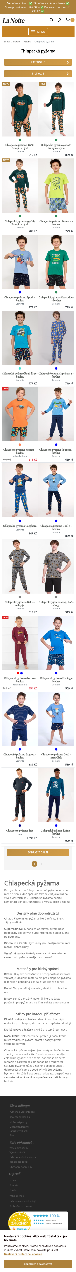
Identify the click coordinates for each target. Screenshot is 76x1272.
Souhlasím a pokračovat (38, 1263)
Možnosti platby (18, 1122)
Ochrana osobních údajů (22, 1201)
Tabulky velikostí (18, 1130)
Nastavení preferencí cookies (23, 1254)
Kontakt (13, 1185)
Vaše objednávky (18, 1148)
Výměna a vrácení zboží (22, 1111)
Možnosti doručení (19, 1126)
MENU (41, 32)
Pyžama (27, 41)
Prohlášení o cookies (20, 1206)
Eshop (7, 41)
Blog (11, 1135)
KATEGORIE (38, 62)
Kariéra (13, 1190)
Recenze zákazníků (19, 1117)
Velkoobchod (16, 1195)
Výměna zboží (17, 1152)
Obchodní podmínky (20, 1167)
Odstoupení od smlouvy (22, 1157)
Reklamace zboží (18, 1161)
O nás (12, 1180)
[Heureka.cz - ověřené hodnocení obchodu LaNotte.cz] (38, 1222)
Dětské (16, 41)
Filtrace (38, 73)
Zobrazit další (38, 852)
